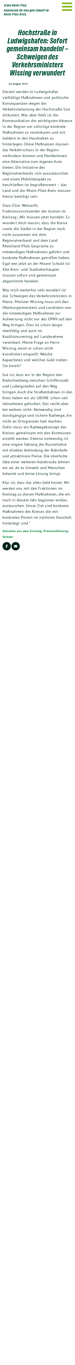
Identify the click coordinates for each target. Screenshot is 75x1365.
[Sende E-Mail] (15, 546)
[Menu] (67, 6)
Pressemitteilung (56, 531)
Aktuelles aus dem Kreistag (22, 531)
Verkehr (7, 537)
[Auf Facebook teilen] (6, 546)
